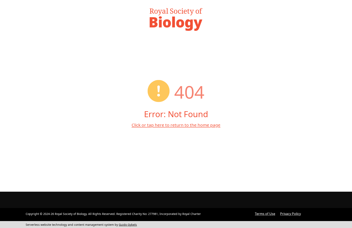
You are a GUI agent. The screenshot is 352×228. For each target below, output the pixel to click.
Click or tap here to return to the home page (176, 125)
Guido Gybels (128, 225)
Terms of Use (265, 213)
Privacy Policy (290, 213)
